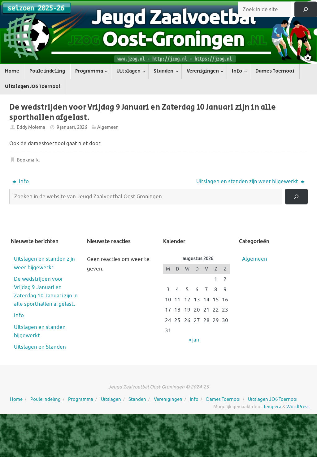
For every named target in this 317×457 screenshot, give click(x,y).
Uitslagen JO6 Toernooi (272, 399)
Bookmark (28, 160)
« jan (194, 340)
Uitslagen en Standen (40, 347)
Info (23, 181)
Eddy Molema (31, 127)
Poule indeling (45, 399)
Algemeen (108, 127)
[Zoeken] (305, 9)
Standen (137, 399)
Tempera (272, 407)
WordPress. (298, 407)
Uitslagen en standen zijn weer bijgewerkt (247, 181)
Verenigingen (168, 399)
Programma (80, 399)
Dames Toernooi (223, 399)
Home (16, 399)
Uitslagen (111, 399)
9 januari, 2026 (72, 127)
